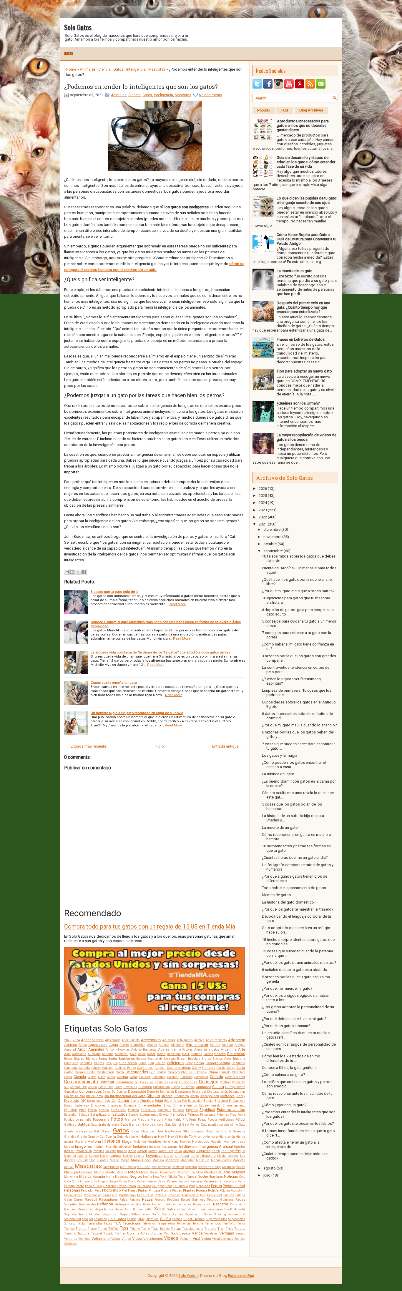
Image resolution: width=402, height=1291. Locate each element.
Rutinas (138, 1209)
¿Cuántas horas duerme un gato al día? (295, 857)
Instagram (170, 1146)
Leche (104, 1156)
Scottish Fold (234, 1209)
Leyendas (154, 1155)
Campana (71, 1068)
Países (141, 1181)
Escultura (148, 1110)
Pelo (168, 1186)
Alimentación (197, 1044)
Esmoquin (164, 1110)
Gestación (173, 1131)
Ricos (233, 1204)
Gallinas (70, 1125)
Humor (229, 1141)
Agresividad (97, 1045)
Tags (285, 110)
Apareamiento (169, 1049)
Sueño (165, 1219)
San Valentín (190, 1209)
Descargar (199, 1092)
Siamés (177, 1214)
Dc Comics (119, 1092)
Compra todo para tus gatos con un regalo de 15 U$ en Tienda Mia (149, 926)
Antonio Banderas (144, 1050)
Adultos (70, 1045)
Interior (239, 1146)
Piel (124, 1190)
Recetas (160, 1200)
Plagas (177, 1190)
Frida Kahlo (173, 1120)
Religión (171, 1204)
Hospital (216, 1142)
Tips (124, 1228)
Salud (159, 1209)
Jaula (178, 1151)
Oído (67, 1181)
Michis (99, 1172)
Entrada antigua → (227, 746)
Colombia (158, 1077)
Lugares (102, 1160)
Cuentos (188, 1087)
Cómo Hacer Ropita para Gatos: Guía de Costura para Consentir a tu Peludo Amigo (306, 239)
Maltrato (172, 1160)
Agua (113, 1045)
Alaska (152, 1045)
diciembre (271, 529)
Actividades (185, 1040)
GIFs (186, 1131)
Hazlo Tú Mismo (192, 1136)
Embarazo (81, 1105)
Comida (216, 1076)
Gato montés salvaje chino (219, 1125)
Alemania (177, 1045)
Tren (221, 1229)
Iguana (69, 1147)
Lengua (115, 1156)
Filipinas (223, 1115)
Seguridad (110, 1214)
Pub (202, 1195)
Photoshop (111, 1190)
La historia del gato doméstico (288, 902)
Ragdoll (91, 1199)
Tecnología (131, 1223)
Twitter (120, 1233)
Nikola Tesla (177, 1177)
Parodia (69, 1186)
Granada (239, 1131)
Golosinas (213, 1131)
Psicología (190, 1195)
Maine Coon (141, 1160)
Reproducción (202, 1204)
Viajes (126, 1239)
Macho (114, 1160)
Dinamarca (181, 1096)
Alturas (215, 1045)
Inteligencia (136, 69)
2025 (263, 495)
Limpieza (182, 1156)
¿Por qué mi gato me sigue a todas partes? (298, 591)
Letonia (139, 1156)
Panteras (196, 1181)
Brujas (206, 1059)
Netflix (147, 1177)
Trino (229, 1229)
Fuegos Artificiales (221, 1120)
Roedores (70, 1209)
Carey (196, 1068)
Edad (159, 1101)
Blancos (91, 1059)
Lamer (82, 1156)
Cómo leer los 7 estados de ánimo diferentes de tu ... (291, 1058)
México (240, 1167)
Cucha (175, 1087)
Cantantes (145, 1068)
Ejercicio (221, 1101)
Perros (216, 1186)
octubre (270, 544)
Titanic (135, 1229)
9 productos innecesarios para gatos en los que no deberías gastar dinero (303, 125)
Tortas (176, 1229)
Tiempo (69, 1229)
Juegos (189, 1151)
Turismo (70, 1233)
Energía (130, 1105)
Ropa (99, 1209)
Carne (231, 1068)
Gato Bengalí (130, 1124)
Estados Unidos (231, 1109)
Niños (192, 1176)
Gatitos (83, 1124)
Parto (80, 1186)
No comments (210, 95)
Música (85, 1176)
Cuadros (145, 1087)
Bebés (208, 1054)
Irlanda (122, 1151)
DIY (83, 1101)
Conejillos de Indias (154, 1082)
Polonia (225, 1190)
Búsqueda (71, 1063)
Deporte (153, 1091)
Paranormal (213, 1181)
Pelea (131, 1186)
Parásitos (230, 1181)
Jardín (152, 1151)
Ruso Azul (123, 1209)
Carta (240, 1067)
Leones (128, 1156)
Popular (263, 110)
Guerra (110, 1136)
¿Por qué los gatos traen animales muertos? (299, 962)
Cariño (220, 1068)
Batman (196, 1054)
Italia (132, 1151)
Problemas (127, 1195)
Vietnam (185, 1239)
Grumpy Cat (96, 1137)
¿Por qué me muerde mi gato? (287, 988)
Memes (178, 1167)
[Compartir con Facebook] (84, 572)
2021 (263, 524)
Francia (130, 1119)
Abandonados (92, 1040)
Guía (120, 1137)
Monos (154, 1172)
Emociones (98, 1105)
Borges (141, 1059)
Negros (135, 1176)
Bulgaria (239, 1059)
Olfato (85, 1181)
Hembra (211, 1136)
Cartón (68, 1072)
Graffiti (226, 1131)
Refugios (122, 1204)
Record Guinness (193, 1200)
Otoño (132, 1181)
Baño (161, 1054)
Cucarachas (161, 1087)
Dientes (166, 1096)
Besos (68, 1059)
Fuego (202, 1120)
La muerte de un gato (295, 271)
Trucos (239, 1229)
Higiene (80, 1141)
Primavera (110, 1195)
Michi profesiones (78, 1172)
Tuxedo (108, 1233)
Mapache (238, 1160)
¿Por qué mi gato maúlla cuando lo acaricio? (299, 725)
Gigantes (197, 1131)
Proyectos (174, 1195)
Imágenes (83, 1146)
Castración (105, 1072)
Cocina (122, 1077)
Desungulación (217, 1092)
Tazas (108, 1223)
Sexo (166, 1214)
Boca (103, 1059)
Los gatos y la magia (279, 755)
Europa (133, 1115)
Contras (225, 1082)
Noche (203, 1176)
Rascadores (108, 1199)
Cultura (218, 1086)
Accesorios (151, 1040)
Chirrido (224, 1072)
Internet (69, 1151)
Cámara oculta (217, 1063)
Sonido (131, 1219)
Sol (91, 1219)
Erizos (92, 1110)
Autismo (107, 1054)
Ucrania (133, 1233)
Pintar (142, 1190)
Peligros (158, 1186)
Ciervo (92, 1077)
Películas (144, 1186)
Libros (168, 1156)
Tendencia (184, 1223)
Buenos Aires (222, 1059)
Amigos (240, 1045)
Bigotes (79, 1059)
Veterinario (101, 1238)
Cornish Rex (78, 1087)
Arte (241, 1049)
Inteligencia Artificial (216, 1146)
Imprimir (99, 1147)
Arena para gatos (207, 1050)
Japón (142, 1151)
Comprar (106, 1082)
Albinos (164, 1045)
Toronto (165, 1229)
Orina (123, 1181)
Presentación (93, 1195)
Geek (160, 1131)
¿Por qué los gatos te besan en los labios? (298, 1123)
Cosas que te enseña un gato (114, 683)
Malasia (158, 1160)
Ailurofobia (137, 1045)
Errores (104, 1110)
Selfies (135, 1214)
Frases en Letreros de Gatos (301, 339)
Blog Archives (311, 110)
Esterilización (101, 1114)
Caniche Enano (124, 1068)
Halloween (149, 1136)
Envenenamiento (234, 1105)
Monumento (168, 1172)
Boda (113, 1059)
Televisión (149, 1223)
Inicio (68, 53)
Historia (94, 1141)
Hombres (154, 1141)
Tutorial (96, 1233)
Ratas (123, 1200)
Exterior (164, 1115)
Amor (82, 1049)
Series (146, 1214)
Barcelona (174, 1054)
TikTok (113, 1229)
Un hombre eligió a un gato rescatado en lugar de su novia (137, 713)
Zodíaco (239, 1239)
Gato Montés (191, 1125)
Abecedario (112, 1040)
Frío (185, 1120)
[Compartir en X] (78, 572)
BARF (186, 1054)
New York (160, 1177)
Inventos (98, 1151)
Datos (107, 1092)
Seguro (124, 1214)
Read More (177, 604)
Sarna (219, 1209)
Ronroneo (85, 1209)
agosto (269, 1168)
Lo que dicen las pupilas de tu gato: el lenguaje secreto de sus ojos (307, 200)
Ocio (242, 1177)
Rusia (108, 1209)
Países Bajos (156, 1181)
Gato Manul (173, 1125)
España (192, 1110)
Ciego (68, 1077)
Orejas (102, 1181)
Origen (113, 1181)
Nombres (216, 1176)
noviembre (272, 537)
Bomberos (127, 1059)
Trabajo (210, 1229)
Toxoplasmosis (192, 1229)
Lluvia (221, 1156)
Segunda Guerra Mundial (82, 1214)
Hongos (185, 1142)
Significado (192, 1214)
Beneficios (236, 1054)
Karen (216, 1151)
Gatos (118, 69)
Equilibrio (70, 1110)
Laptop (94, 1156)
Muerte (224, 1172)
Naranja (98, 1176)
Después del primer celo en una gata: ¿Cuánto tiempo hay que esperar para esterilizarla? (303, 307)
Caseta (89, 1072)
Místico (122, 1172)
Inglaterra (140, 1146)
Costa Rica (105, 1087)
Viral (196, 1238)
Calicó (160, 1063)
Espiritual (207, 1109)
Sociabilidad (72, 1219)
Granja (82, 1137)
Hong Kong (171, 1142)
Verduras (70, 1239)
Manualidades (221, 1160)
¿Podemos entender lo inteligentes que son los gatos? (141, 86)
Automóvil (121, 1054)
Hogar (127, 1141)
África (83, 1045)
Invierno (110, 1151)
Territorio (229, 1223)
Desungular (237, 1092)
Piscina (166, 1190)
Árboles (187, 1050)
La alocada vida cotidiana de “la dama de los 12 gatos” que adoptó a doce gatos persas (160, 652)
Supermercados (216, 1219)
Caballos (86, 1063)
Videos (171, 1238)
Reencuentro (87, 1204)
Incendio (111, 1147)
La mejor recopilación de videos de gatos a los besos (306, 437)
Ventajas (226, 1233)
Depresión (167, 1092)
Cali (151, 1063)
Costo (118, 1087)
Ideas (241, 1141)
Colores (186, 1077)
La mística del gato (278, 774)
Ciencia (104, 69)
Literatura (208, 1156)
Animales (88, 69)
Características (179, 1068)
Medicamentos (162, 1167)
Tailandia (94, 1223)
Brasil (181, 1059)
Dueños (147, 1100)
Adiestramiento (216, 1040)
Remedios (185, 1204)
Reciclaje (173, 1200)
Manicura (202, 1160)
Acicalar (168, 1040)
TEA (117, 1223)
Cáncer (96, 1068)
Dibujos (153, 1096)
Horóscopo (200, 1141)
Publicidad (214, 1195)
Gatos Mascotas (143, 1131)
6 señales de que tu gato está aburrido (294, 969)
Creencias (130, 1087)
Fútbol (240, 1119)
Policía (213, 1190)
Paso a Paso (93, 1186)
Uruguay (156, 1233)
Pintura (154, 1190)
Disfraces (227, 1096)
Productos (145, 1195)
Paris (241, 1181)
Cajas (142, 1063)
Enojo (167, 1105)
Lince (195, 1156)
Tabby (81, 1223)
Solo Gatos (78, 27)
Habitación (131, 1137)
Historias (111, 1141)
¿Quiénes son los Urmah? (298, 403)
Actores (199, 1040)
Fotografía (101, 1119)
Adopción (236, 1040)
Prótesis (160, 1195)
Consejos (208, 1081)
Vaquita (185, 1233)
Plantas (189, 1190)
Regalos (135, 1204)
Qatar (68, 1200)
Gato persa (84, 1131)
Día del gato (94, 1096)
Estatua (84, 1115)
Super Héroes (194, 1219)
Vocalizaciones (222, 1239)
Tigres (102, 1229)
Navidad (121, 1176)
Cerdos (161, 1072)
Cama (199, 1063)
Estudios (119, 1114)
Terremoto (213, 1223)
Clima (111, 1077)
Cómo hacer (235, 1077)
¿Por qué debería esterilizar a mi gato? (294, 1019)
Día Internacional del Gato (124, 1096)
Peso (98, 1190)
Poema (201, 1190)
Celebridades (136, 1072)
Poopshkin (238, 1190)
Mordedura (186, 1172)
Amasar (227, 1045)
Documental (95, 1101)
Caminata (238, 1063)
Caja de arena (125, 1063)
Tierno (92, 1229)
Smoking (220, 1214)
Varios (197, 1233)
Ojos (75, 1181)
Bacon (151, 1054)
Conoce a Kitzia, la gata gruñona (289, 1067)
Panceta (183, 1181)
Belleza (220, 1054)
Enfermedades (150, 1105)
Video (137, 1238)
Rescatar (220, 1204)
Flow (233, 1115)
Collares (145, 1077)
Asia (67, 1054)
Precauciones (73, 1195)
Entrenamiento (185, 1105)
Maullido (143, 1167)
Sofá (85, 1219)
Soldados (100, 1219)
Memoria (191, 1167)
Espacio (178, 1110)
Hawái (162, 1137)
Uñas (145, 1233)
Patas (122, 1186)
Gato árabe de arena (105, 1125)
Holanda (140, 1142)
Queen (78, 1200)
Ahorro (124, 1045)
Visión (206, 1239)
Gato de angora (153, 1125)
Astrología (79, 1054)
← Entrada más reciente (86, 746)
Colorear (173, 1077)
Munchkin (71, 1177)
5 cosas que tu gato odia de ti (114, 592)
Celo (152, 1072)
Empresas (115, 1105)
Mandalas (187, 1160)
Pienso (132, 1190)
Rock (242, 1204)
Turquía (83, 1233)
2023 (67, 1040)
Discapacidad (209, 1096)
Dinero (194, 1096)
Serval (156, 1214)
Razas (147, 1199)
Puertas (228, 1195)
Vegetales (211, 1233)
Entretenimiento (209, 1105)
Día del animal (74, 1096)
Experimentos (148, 1115)
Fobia (241, 1115)
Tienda (81, 1229)
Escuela (133, 1110)
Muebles (210, 1172)
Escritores (118, 1110)
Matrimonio (128, 1167)
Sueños (177, 1219)
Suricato (69, 1223)
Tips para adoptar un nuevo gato (304, 371)
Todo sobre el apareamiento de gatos (294, 888)
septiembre (273, 551)
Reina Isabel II (153, 1204)
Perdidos (203, 1186)
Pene (192, 1186)
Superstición (236, 1219)
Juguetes (203, 1151)
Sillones (207, 1214)
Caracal (160, 1068)
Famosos (178, 1114)
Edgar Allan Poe (175, 1101)
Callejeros (175, 1063)
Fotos (117, 1119)
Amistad (70, 1050)
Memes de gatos (276, 895)
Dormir (123, 1100)
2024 (76, 1040)
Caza (120, 1072)
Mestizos (228, 1167)
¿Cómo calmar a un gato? (283, 1074)
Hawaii (173, 1137)
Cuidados (203, 1087)
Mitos (133, 1172)
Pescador (87, 1190)
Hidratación (227, 1137)
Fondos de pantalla (78, 1120)
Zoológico (70, 1244)
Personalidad (234, 1186)
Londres (233, 1156)
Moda (143, 1172)
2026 (263, 488)
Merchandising (209, 1167)
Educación (195, 1101)
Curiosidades (90, 1091)
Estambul (70, 1115)
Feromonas (207, 1115)
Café (109, 1063)
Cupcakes (71, 1092)
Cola (133, 1077)
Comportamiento (81, 1081)
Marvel (69, 1167)
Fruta (193, 1120)
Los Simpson (86, 1160)
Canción (107, 1068)
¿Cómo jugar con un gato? (284, 1105)
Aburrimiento (130, 1040)
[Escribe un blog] (72, 572)
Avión (142, 1054)
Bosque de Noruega (161, 1059)
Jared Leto (165, 1151)
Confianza (189, 1082)
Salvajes (173, 1209)
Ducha (134, 1101)
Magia (125, 1160)
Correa (92, 1087)
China (213, 1072)
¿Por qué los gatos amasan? (286, 1026)
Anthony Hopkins (118, 1050)
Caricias (208, 1068)
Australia (94, 1054)
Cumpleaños (235, 1087)
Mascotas (156, 69)
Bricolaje (194, 1059)
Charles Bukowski (194, 1072)
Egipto (208, 1101)
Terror (241, 1223)
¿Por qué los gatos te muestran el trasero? (297, 909)
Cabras (99, 1063)
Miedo (110, 1172)
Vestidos (84, 1239)
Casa (79, 1072)
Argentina (229, 1049)
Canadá (84, 1068)
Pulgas (240, 1195)
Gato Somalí (102, 1131)
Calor (189, 1063)
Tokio (154, 1229)
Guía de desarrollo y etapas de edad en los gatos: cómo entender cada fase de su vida (306, 162)
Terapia (197, 1223)
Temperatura (166, 1223)
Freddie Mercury (150, 1119)
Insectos (155, 1147)
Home (71, 69)
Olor (94, 1181)
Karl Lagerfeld (231, 1151)
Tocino (145, 1229)
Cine (101, 1077)
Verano (240, 1233)
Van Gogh (171, 1233)
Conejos (174, 1082)
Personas (72, 1190)
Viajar (115, 1239)
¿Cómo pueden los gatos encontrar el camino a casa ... (294, 764)
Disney (240, 1096)
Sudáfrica (152, 1219)
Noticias (231, 1176)
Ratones (134, 1200)
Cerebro (174, 1072)
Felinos (193, 1114)
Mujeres (238, 1172)
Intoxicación (84, 1151)
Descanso (183, 1091)
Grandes (70, 1137)
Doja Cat (110, 1101)
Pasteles (110, 1186)
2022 (263, 517)
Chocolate (238, 1072)
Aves (133, 1054)
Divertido (71, 1100)
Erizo (82, 1110)
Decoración (137, 1091)
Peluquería (180, 1186)
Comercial (201, 1077)
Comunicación (127, 1082)
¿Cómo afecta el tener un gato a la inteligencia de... (291, 1144)
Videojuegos (153, 1239)
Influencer (125, 1147)
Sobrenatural (236, 1214)
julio (266, 1175)
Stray (141, 1219)
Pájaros (172, 1181)
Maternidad (111, 1167)
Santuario (207, 1209)
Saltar (149, 1209)
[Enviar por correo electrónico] (67, 572)
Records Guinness (220, 1200)
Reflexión (105, 1204)
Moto (199, 1172)
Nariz (110, 1177)
